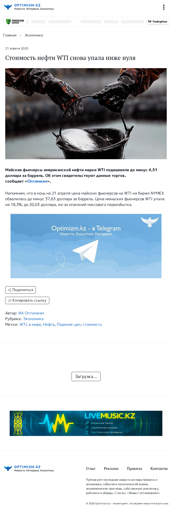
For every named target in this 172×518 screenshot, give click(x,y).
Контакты (159, 468)
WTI (23, 324)
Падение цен (69, 324)
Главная (9, 35)
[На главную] (28, 7)
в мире (35, 324)
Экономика (34, 35)
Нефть (49, 324)
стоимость (92, 324)
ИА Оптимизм (31, 313)
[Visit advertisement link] (86, 423)
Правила (134, 468)
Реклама (111, 468)
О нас (90, 468)
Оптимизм (37, 181)
